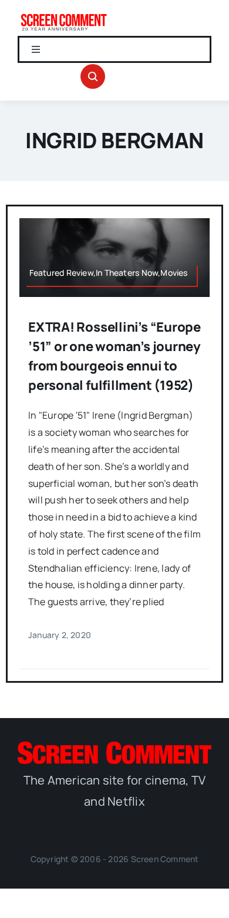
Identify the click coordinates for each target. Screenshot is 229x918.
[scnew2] (64, 16)
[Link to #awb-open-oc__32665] (92, 76)
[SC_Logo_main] (114, 746)
